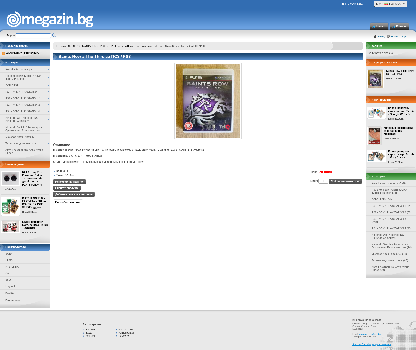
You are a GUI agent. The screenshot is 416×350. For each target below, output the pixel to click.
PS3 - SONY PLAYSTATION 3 (82, 46)
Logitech (10, 286)
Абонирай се (14, 53)
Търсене (123, 335)
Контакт (401, 26)
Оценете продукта (67, 188)
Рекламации (125, 329)
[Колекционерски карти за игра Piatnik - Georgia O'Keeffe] (376, 113)
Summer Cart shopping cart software (371, 344)
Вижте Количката (352, 3)
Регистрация (399, 36)
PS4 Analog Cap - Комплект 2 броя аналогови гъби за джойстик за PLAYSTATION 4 (34, 178)
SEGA (9, 260)
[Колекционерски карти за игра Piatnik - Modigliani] (374, 135)
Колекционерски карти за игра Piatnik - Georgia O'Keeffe (401, 111)
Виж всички (31, 53)
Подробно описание (68, 202)
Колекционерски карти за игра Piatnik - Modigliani (398, 130)
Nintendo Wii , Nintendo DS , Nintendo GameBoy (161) (388, 236)
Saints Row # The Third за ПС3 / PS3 (400, 72)
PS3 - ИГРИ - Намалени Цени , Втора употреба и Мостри (131, 46)
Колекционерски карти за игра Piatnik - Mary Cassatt (401, 154)
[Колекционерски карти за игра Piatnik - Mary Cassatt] (376, 156)
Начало (381, 26)
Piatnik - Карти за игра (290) (389, 183)
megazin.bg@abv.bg (370, 334)
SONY (9, 253)
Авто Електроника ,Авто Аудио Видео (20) (390, 268)
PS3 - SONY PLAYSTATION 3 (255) (389, 220)
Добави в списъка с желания (74, 194)
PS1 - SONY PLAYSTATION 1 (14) (391, 205)
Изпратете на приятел (69, 181)
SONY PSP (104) (382, 199)
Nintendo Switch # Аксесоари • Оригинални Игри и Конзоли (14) (392, 246)
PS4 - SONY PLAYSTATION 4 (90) (391, 228)
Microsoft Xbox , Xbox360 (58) (389, 254)
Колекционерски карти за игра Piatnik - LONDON (35, 225)
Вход (381, 36)
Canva (9, 273)
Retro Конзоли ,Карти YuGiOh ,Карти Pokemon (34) (390, 191)
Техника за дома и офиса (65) (390, 260)
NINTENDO (12, 266)
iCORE (9, 292)
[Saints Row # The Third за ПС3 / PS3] (208, 138)
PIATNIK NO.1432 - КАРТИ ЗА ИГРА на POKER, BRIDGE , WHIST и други (34, 203)
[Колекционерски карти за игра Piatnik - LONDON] (10, 226)
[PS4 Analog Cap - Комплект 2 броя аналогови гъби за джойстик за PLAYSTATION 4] (10, 178)
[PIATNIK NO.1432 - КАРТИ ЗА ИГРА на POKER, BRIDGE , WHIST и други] (10, 206)
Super (9, 279)
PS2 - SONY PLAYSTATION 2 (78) (391, 212)
